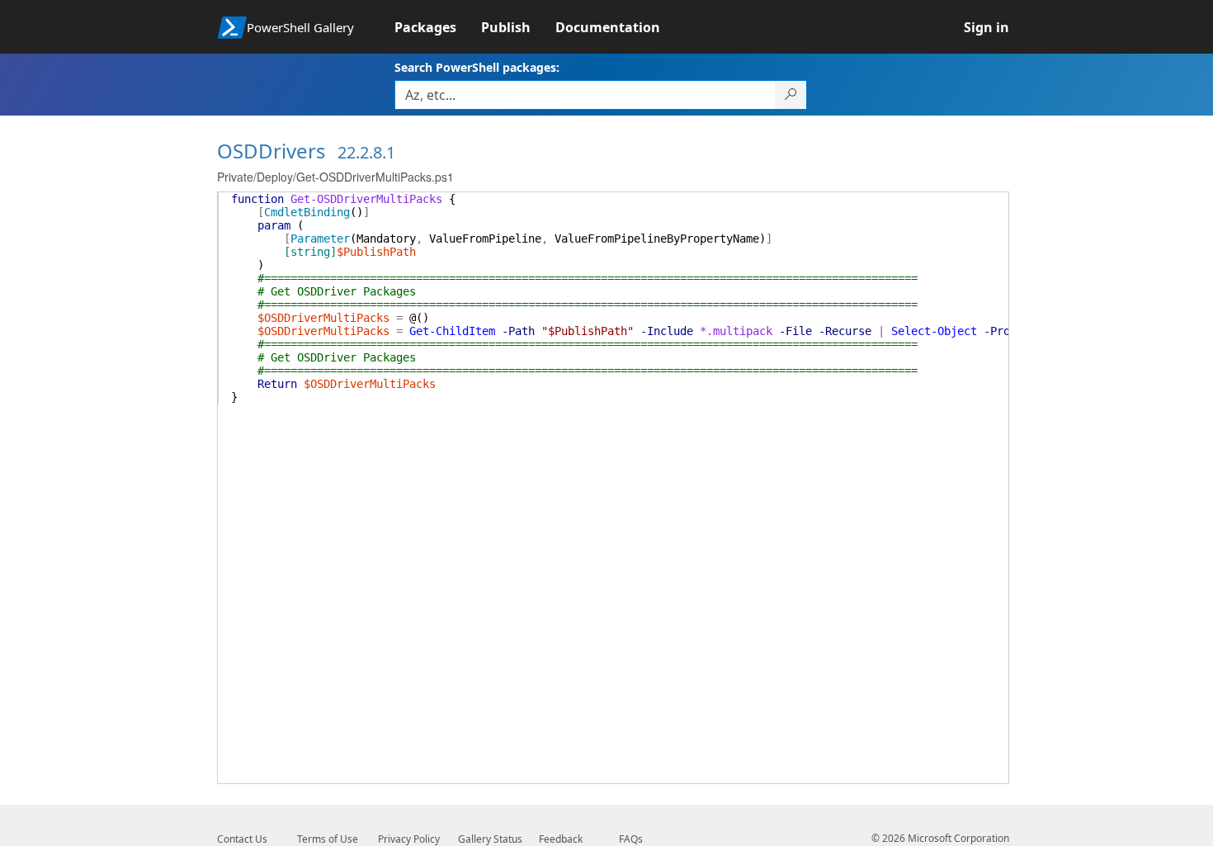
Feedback (561, 839)
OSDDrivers (271, 150)
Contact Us (242, 839)
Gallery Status (490, 839)
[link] (437, 27)
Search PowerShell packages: (476, 67)
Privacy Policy (409, 839)
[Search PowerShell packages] (791, 95)
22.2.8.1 (366, 152)
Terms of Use (327, 839)
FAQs (631, 839)
